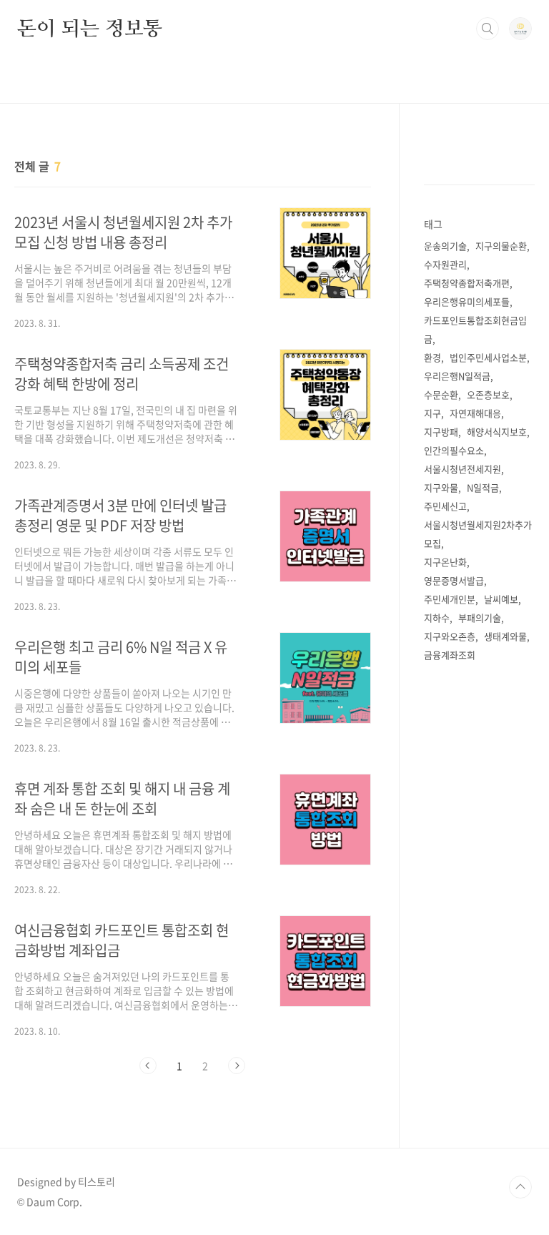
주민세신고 (445, 506)
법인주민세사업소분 (488, 357)
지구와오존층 (449, 636)
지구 (432, 413)
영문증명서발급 (454, 580)
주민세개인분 (449, 599)
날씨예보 (501, 599)
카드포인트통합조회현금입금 (475, 329)
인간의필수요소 (454, 450)
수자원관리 (445, 264)
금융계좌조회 (449, 654)
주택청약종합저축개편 (467, 283)
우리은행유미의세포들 (467, 301)
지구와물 (441, 487)
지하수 (437, 617)
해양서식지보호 (497, 431)
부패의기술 (479, 617)
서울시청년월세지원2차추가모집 (478, 534)
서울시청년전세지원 (462, 469)
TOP (520, 1187)
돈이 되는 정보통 (89, 27)
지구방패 (441, 431)
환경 (432, 357)
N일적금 (483, 487)
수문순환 (441, 394)
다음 (236, 1065)
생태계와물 (505, 636)
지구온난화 (445, 562)
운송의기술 (445, 245)
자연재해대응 (475, 413)
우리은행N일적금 (457, 376)
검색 (487, 28)
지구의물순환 (501, 245)
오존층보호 (488, 394)
